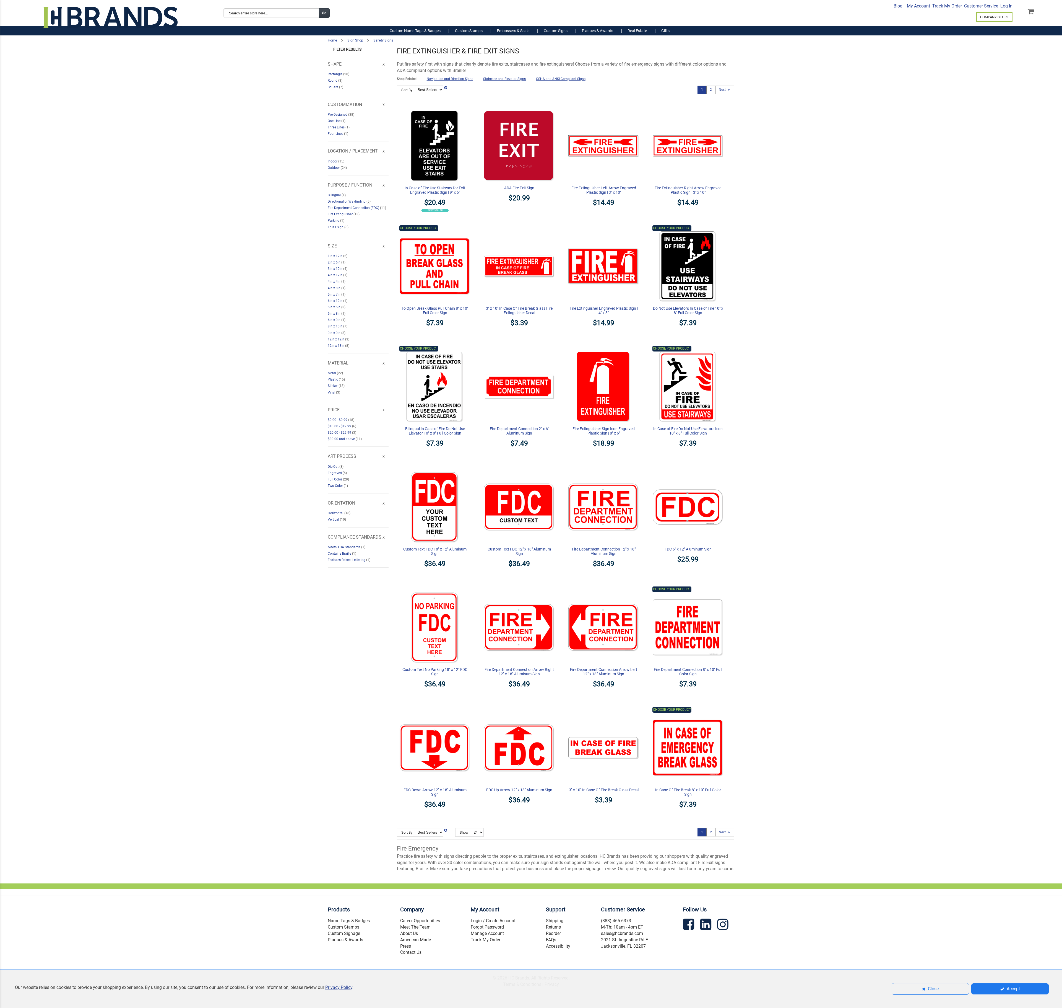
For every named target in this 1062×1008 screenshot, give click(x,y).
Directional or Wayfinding (347, 201)
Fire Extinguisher (340, 214)
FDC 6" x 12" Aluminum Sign (688, 549)
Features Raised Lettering (347, 560)
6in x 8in (334, 314)
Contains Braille (340, 553)
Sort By (406, 90)
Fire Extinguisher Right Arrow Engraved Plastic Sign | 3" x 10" (688, 190)
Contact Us (410, 952)
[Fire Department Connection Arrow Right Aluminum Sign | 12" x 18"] (519, 589)
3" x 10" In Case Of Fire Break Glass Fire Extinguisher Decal (519, 310)
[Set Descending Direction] (445, 88)
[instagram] (723, 925)
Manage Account (487, 933)
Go (324, 13)
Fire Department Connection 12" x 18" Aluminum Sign (604, 551)
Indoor (333, 161)
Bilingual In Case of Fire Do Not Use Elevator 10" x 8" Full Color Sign (435, 431)
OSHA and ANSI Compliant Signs (560, 79)
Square (333, 87)
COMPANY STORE (994, 17)
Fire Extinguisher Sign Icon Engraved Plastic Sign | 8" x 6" (603, 431)
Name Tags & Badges (349, 920)
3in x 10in (335, 269)
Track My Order (947, 6)
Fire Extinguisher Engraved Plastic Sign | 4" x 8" (604, 310)
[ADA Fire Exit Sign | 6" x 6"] (519, 108)
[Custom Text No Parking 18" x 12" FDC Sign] (435, 589)
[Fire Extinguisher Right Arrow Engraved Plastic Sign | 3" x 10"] (688, 108)
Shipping (554, 920)
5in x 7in (334, 294)
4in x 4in (334, 281)
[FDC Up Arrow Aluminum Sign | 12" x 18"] (519, 710)
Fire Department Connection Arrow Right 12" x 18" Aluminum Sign (519, 671)
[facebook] (689, 925)
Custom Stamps (343, 927)
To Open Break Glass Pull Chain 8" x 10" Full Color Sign (435, 310)
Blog (898, 6)
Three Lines (336, 127)
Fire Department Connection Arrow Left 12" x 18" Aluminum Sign (603, 671)
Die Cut (333, 467)
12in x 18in (336, 346)
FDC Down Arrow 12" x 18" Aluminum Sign (435, 792)
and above (342, 439)
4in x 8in (334, 288)
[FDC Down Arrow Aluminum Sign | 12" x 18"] (435, 710)
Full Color (335, 479)
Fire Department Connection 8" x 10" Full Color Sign (688, 671)
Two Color (336, 486)
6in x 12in (335, 301)
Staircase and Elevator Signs (504, 79)
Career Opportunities (420, 920)
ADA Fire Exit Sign (519, 188)
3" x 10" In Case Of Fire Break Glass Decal (604, 790)
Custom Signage (344, 933)
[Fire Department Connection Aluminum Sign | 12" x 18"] (603, 469)
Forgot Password (487, 927)
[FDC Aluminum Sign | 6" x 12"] (688, 469)
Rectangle (335, 74)
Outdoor (334, 168)
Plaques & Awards (345, 939)
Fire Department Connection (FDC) (354, 208)
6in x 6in (334, 307)
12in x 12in (336, 339)
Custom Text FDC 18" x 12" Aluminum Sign (435, 551)
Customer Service (981, 6)
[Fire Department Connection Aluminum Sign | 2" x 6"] (519, 348)
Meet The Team (415, 927)
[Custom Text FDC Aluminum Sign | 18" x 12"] (435, 469)
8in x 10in (335, 326)
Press (405, 946)
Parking (334, 221)
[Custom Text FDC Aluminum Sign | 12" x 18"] (519, 469)
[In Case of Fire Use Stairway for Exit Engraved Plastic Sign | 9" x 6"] (435, 108)
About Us (409, 933)
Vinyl (332, 392)
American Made (415, 939)
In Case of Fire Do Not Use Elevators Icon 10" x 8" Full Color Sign (688, 431)
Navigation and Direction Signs (450, 79)
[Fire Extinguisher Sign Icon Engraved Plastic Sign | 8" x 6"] (603, 348)
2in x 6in (334, 262)
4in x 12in (335, 275)
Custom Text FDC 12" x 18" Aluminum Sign (519, 551)
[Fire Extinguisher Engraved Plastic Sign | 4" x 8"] (603, 228)
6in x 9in (334, 320)
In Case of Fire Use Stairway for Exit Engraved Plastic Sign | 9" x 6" (435, 190)
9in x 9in (334, 333)
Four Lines (336, 134)
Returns (553, 927)
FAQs (551, 939)
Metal (332, 373)
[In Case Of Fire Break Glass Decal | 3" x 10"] (603, 710)
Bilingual (335, 195)
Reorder (553, 933)
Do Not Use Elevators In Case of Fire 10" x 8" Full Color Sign (688, 310)
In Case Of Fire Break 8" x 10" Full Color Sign (688, 792)
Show (464, 832)
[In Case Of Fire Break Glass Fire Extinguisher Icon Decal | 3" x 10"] (519, 228)
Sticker (333, 386)
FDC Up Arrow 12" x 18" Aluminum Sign (519, 790)
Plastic (333, 379)
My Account (918, 6)
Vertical (334, 519)
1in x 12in (335, 256)
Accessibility (558, 946)
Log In (1006, 6)
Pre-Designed (338, 115)
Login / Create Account (493, 920)
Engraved (335, 473)
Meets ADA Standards (344, 547)
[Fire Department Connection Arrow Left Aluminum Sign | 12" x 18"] (603, 589)
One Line (334, 121)
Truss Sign (336, 227)
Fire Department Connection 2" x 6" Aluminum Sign (519, 431)
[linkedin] (706, 925)
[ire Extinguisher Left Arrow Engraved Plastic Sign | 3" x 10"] (603, 108)
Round (333, 80)
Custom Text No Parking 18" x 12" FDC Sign (434, 671)
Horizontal (336, 513)
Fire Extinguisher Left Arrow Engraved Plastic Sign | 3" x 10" (603, 190)
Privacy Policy (338, 987)
